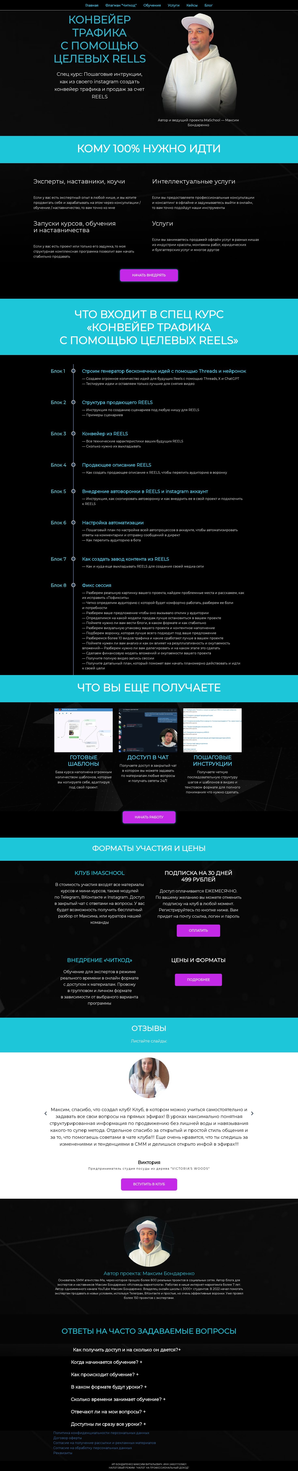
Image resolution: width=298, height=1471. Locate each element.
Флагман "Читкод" (121, 5)
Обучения (153, 5)
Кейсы (192, 5)
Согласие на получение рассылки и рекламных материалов (104, 1443)
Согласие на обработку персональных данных (92, 1448)
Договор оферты (67, 1438)
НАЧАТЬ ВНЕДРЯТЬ (149, 275)
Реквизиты (62, 1453)
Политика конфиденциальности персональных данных (101, 1433)
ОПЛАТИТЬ (198, 931)
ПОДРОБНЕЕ (198, 980)
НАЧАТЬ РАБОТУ (149, 817)
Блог (209, 5)
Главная (92, 5)
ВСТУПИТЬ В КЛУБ (149, 1184)
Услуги (174, 5)
